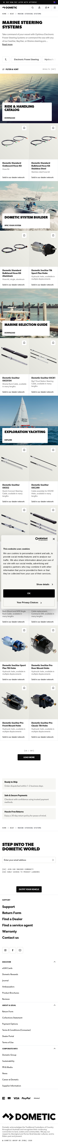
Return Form (11, 913)
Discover (6, 962)
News (13, 1073)
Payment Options (19, 1023)
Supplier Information (11, 1086)
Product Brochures (19, 992)
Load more (29, 757)
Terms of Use (8, 1042)
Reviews (6, 999)
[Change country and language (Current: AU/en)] (54, 2)
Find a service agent (17, 925)
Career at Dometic (19, 1079)
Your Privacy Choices (27, 602)
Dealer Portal (17, 1036)
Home (4, 14)
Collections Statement (12, 1017)
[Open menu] (54, 7)
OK (29, 593)
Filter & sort (12, 69)
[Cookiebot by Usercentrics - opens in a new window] (36, 539)
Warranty (9, 931)
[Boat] (5, 59)
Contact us (10, 938)
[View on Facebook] (13, 950)
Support (8, 907)
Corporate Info (10, 1049)
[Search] (32, 7)
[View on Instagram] (5, 950)
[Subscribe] (53, 860)
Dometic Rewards (10, 974)
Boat (12, 14)
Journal (5, 980)
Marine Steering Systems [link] (29, 14)
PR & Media (16, 1067)
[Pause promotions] (4, 2)
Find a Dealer (12, 919)
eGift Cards (7, 968)
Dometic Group (18, 1054)
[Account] (39, 7)
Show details (42, 584)
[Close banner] (54, 539)
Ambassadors (8, 986)
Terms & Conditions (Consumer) (16, 1030)
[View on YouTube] (20, 950)
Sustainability (8, 1061)
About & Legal (9, 1005)
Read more (7, 44)
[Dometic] (9, 8)
